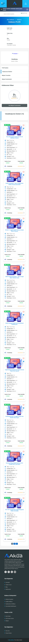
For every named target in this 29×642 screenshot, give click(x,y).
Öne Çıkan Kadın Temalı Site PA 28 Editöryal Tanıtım (14, 137)
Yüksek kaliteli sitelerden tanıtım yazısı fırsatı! (11, 9)
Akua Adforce (10, 19)
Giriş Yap (7, 630)
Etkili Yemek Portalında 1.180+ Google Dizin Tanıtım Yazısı (14, 277)
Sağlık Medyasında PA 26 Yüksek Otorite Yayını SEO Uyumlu (14, 370)
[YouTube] (15, 572)
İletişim (7, 620)
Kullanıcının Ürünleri (7, 71)
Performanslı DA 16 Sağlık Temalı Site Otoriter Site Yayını (14, 417)
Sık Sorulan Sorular (10, 618)
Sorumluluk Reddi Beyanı (11, 606)
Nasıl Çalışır (8, 616)
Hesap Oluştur (9, 633)
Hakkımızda (8, 589)
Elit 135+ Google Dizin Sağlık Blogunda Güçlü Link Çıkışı (14, 510)
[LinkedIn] (12, 572)
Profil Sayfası (5, 67)
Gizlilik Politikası (9, 601)
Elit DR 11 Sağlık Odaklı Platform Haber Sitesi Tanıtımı (14, 230)
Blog (6, 587)
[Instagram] (9, 572)
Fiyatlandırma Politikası (10, 603)
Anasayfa (8, 582)
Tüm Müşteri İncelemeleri (14, 105)
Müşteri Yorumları (6, 75)
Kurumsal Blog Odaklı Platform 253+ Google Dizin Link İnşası (14, 463)
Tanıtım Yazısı (9, 584)
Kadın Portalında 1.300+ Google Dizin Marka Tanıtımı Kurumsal (14, 184)
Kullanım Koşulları (9, 599)
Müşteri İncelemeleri (7, 79)
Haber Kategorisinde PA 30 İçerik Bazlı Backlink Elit (14, 324)
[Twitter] (5, 572)
